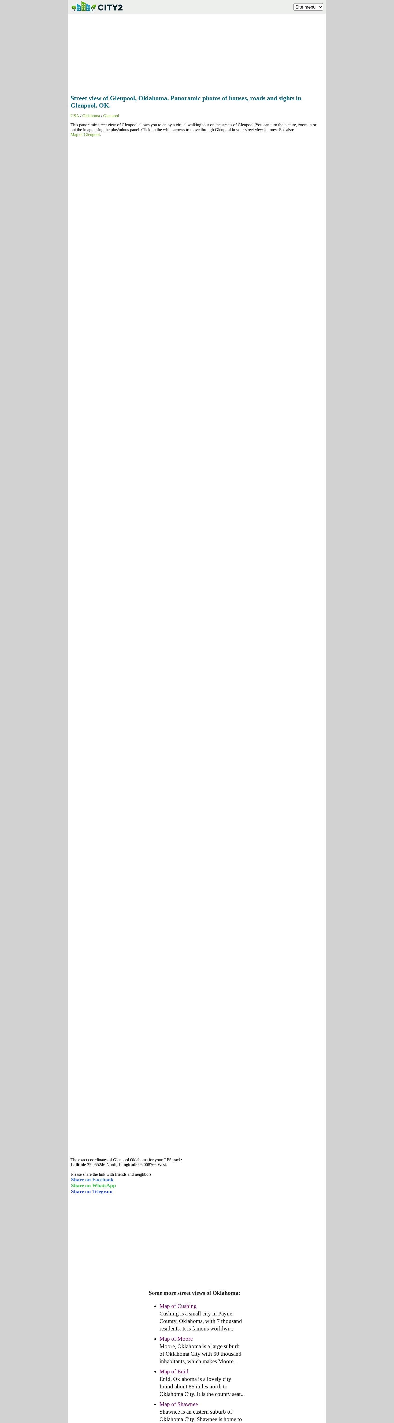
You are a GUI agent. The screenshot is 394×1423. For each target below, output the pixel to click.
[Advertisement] (197, 52)
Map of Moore (176, 1339)
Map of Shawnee (178, 1404)
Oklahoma (91, 115)
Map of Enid (173, 1371)
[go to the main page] (96, 12)
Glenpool (111, 115)
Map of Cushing (178, 1306)
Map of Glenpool (85, 134)
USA (74, 115)
